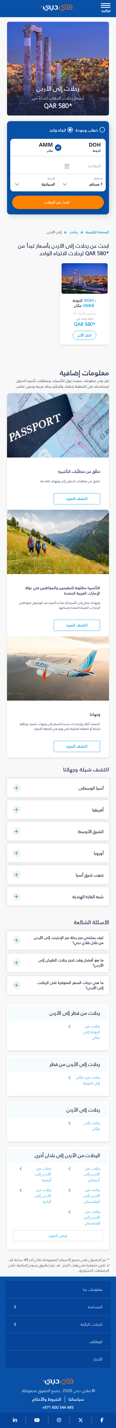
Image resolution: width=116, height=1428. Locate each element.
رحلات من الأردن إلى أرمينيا (43, 1174)
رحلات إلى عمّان (92, 1126)
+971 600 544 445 (58, 1407)
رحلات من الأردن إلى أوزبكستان (92, 1217)
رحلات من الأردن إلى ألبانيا (43, 1195)
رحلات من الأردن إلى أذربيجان (92, 1174)
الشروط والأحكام (46, 1399)
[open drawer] (106, 6)
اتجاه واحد (57, 130)
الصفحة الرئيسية (97, 232)
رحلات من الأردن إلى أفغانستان (92, 1195)
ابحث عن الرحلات (56, 202)
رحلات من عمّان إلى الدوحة (88, 1080)
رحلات (73, 232)
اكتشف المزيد (77, 498)
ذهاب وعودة (87, 130)
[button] (58, 788)
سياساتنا (76, 1399)
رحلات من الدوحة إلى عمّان (91, 1032)
